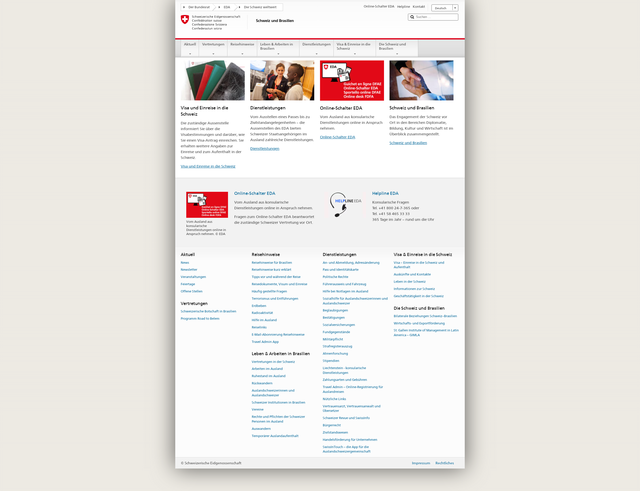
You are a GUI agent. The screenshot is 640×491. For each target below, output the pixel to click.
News (185, 262)
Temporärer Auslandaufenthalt (275, 436)
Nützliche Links (334, 399)
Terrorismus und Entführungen (275, 298)
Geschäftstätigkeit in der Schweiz (419, 296)
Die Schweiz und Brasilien (392, 46)
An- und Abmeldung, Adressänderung (351, 262)
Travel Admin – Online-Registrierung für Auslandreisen (353, 389)
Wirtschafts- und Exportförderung (419, 323)
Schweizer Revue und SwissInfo (346, 418)
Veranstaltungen (193, 277)
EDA (227, 7)
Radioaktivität (262, 313)
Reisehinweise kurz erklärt (271, 270)
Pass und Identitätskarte (340, 270)
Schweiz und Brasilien (408, 142)
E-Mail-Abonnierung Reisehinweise (278, 334)
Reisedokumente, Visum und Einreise (279, 284)
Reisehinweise (242, 44)
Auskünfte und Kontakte (412, 274)
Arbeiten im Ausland (267, 369)
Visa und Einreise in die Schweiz (208, 166)
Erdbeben (259, 306)
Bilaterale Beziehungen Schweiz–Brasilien (425, 316)
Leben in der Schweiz (410, 281)
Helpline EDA (385, 193)
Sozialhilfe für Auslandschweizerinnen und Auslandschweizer (355, 301)
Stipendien (331, 361)
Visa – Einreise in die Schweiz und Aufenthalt (419, 265)
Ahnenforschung (335, 353)
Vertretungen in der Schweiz (273, 362)
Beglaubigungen (335, 310)
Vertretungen (213, 44)
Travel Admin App (265, 342)
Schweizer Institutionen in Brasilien (278, 402)
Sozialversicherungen (339, 325)
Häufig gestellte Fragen (269, 291)
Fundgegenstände (336, 332)
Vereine (258, 410)
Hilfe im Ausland (264, 320)
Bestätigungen (334, 317)
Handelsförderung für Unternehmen (350, 440)
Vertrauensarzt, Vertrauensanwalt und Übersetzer (351, 408)
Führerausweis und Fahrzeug (344, 284)
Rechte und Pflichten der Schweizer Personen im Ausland (278, 419)
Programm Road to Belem (200, 318)
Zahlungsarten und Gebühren (345, 380)
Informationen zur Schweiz (414, 289)
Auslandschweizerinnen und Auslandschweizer (273, 393)
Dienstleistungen (316, 44)
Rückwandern (262, 383)
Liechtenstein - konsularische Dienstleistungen (344, 370)
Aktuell (190, 44)
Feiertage (188, 284)
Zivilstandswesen (335, 432)
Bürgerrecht (332, 425)
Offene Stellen (191, 291)
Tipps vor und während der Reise (276, 277)
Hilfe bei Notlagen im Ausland (345, 291)
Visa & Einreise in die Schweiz (353, 46)
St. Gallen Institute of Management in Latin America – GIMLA (426, 333)
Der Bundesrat (199, 7)
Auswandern (261, 429)
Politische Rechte (335, 277)
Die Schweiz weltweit (260, 7)
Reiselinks (259, 327)
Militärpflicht (333, 339)
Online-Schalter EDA (337, 137)
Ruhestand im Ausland (269, 376)
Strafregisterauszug (337, 346)
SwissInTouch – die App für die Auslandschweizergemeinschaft (346, 449)
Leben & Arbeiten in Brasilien (276, 46)
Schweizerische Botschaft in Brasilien (208, 311)
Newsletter (189, 270)
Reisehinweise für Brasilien (272, 262)
